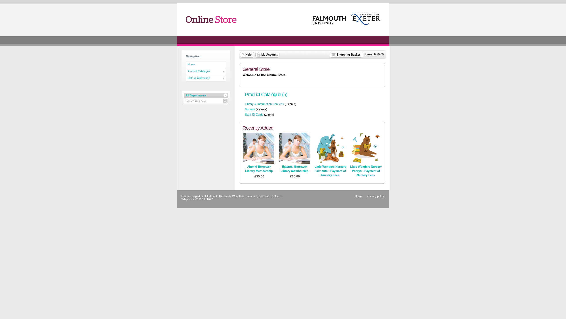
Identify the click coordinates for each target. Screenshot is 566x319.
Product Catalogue (199, 71)
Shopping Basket (348, 54)
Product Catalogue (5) (266, 94)
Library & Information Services (264, 104)
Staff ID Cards (254, 114)
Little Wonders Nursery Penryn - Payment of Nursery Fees (366, 171)
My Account (269, 54)
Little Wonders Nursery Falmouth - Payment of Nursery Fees (330, 171)
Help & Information (199, 78)
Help (248, 54)
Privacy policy (376, 196)
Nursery (250, 109)
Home (191, 64)
